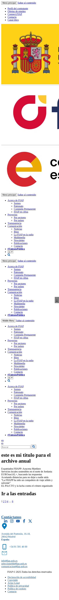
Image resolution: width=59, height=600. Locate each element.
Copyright (13, 580)
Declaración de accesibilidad (22, 577)
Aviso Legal (14, 583)
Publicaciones (21, 243)
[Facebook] (24, 521)
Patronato (18, 206)
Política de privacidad (18, 585)
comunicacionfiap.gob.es (14, 566)
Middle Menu (8, 320)
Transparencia (14, 223)
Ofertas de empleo (17, 11)
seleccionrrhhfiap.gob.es (14, 563)
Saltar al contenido (27, 2)
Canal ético (13, 20)
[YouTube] (18, 521)
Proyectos (12, 214)
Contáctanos (11, 517)
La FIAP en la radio (24, 234)
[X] (30, 521)
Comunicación (15, 226)
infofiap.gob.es (9, 560)
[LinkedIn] (6, 521)
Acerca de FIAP (16, 200)
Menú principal (9, 3)
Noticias (18, 229)
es (2, 443)
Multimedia (19, 237)
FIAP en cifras (21, 211)
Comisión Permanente (25, 209)
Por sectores (20, 217)
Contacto (12, 17)
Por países (19, 220)
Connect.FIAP (15, 14)
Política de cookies (17, 588)
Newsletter (19, 240)
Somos (17, 203)
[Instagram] (12, 521)
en (2, 440)
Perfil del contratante (18, 8)
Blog (16, 231)
